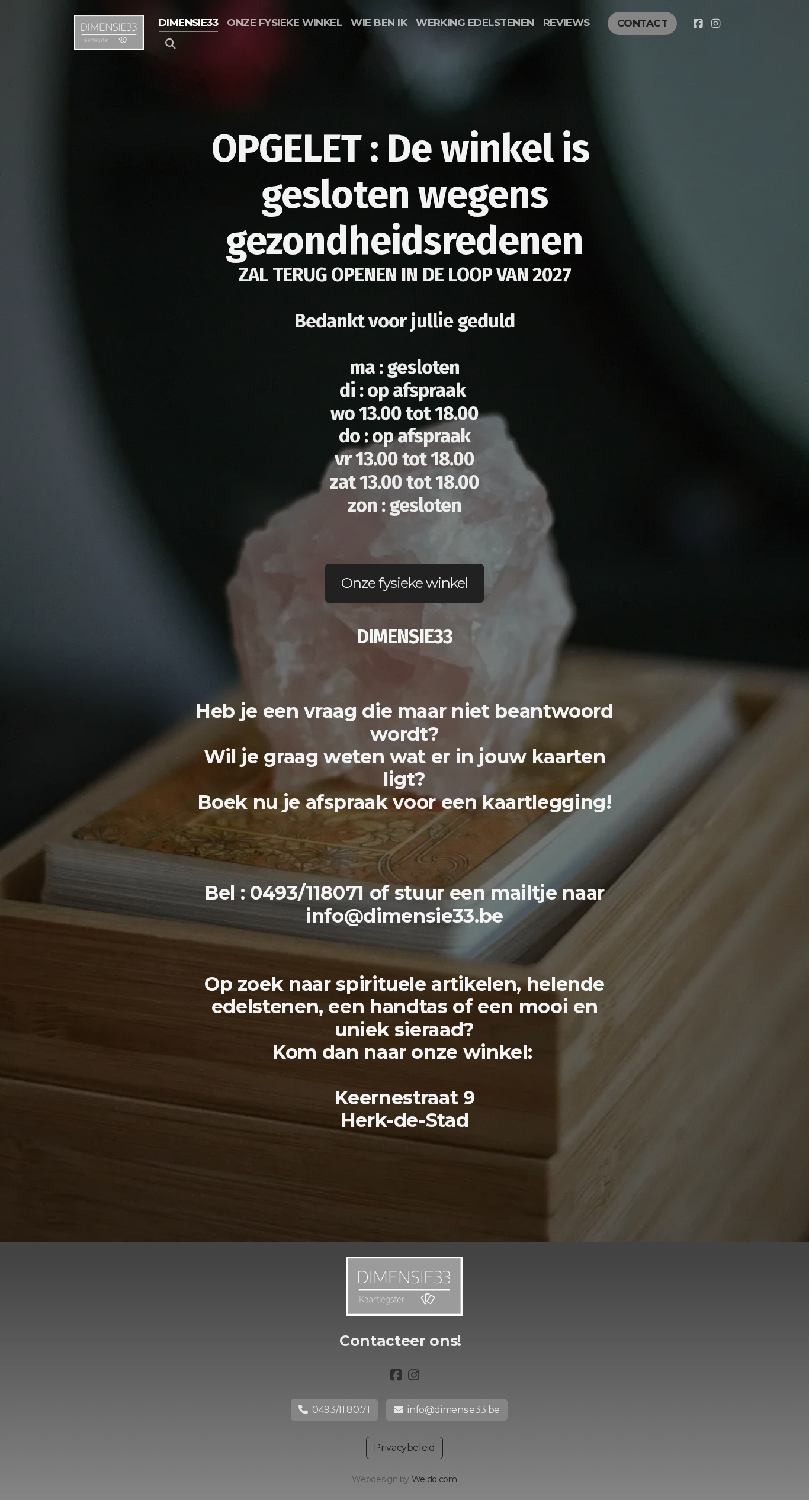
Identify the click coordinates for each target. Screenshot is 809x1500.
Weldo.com (434, 1479)
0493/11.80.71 (341, 1409)
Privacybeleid (404, 1447)
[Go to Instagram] (715, 24)
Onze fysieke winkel (404, 583)
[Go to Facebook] (698, 24)
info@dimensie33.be (453, 1409)
